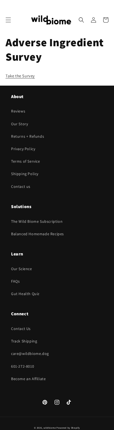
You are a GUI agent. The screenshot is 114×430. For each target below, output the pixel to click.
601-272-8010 (22, 366)
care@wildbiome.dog (30, 353)
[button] (8, 20)
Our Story (19, 123)
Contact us (20, 186)
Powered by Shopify (68, 427)
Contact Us (21, 328)
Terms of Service (25, 161)
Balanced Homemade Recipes (37, 233)
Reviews (18, 111)
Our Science (21, 268)
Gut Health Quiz (25, 293)
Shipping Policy (24, 173)
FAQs (15, 281)
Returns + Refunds (27, 136)
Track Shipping (24, 341)
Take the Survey (20, 75)
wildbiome (49, 427)
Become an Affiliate (28, 378)
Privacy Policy (23, 148)
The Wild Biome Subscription (37, 221)
